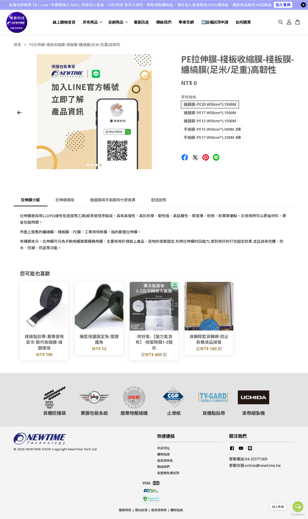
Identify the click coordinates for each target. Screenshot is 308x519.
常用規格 (188, 96)
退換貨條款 (165, 460)
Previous (19, 112)
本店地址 (163, 448)
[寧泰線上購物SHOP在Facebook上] (232, 450)
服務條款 (125, 510)
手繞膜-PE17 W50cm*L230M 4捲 (212, 137)
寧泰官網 (186, 22)
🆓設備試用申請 (214, 22)
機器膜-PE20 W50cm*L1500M (210, 104)
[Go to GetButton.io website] (298, 514)
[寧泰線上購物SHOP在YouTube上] (241, 450)
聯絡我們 (163, 22)
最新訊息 (141, 22)
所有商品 (90, 22)
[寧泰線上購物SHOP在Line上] (250, 450)
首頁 (17, 44)
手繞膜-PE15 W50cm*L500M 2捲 (212, 129)
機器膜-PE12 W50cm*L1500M (210, 120)
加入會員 (283, 4)
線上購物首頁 (64, 22)
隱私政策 (141, 510)
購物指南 (163, 454)
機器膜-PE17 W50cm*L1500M (210, 112)
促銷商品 (115, 22)
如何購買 (243, 22)
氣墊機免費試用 (168, 473)
